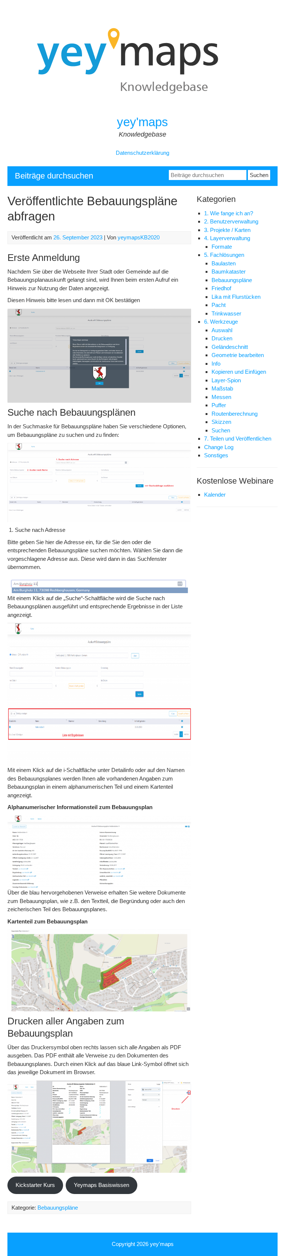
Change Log (218, 447)
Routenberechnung (235, 414)
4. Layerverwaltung (227, 238)
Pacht (219, 305)
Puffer (219, 405)
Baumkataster (229, 271)
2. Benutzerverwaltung (231, 221)
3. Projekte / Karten (227, 230)
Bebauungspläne (57, 1207)
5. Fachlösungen (224, 255)
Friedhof (221, 288)
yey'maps (142, 122)
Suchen (221, 430)
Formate (222, 246)
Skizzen (221, 422)
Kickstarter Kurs (35, 1185)
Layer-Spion (226, 380)
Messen (221, 397)
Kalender (215, 494)
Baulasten (224, 263)
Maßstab (222, 388)
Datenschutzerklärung (142, 153)
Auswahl (222, 330)
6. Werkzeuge (221, 321)
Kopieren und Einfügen (239, 372)
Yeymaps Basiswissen (101, 1185)
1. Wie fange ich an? (228, 213)
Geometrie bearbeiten (238, 355)
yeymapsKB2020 (139, 237)
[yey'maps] (142, 110)
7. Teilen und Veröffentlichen (237, 438)
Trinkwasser (226, 313)
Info (216, 363)
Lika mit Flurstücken (236, 297)
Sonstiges (216, 455)
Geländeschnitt (230, 347)
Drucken (222, 338)
